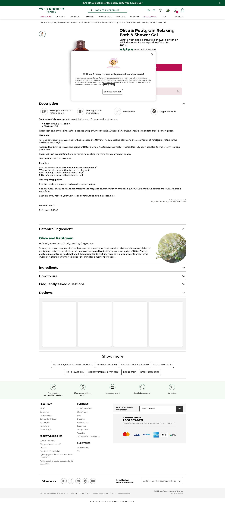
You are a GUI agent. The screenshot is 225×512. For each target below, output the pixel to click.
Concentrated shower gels (103, 372)
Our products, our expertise (88, 436)
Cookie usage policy (100, 493)
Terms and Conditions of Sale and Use (54, 493)
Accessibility (44, 426)
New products (83, 429)
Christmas (81, 419)
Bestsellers (81, 426)
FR (154, 10)
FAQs (42, 408)
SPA (78, 451)
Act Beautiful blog (84, 408)
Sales (79, 415)
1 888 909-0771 (133, 420)
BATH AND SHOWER (90, 22)
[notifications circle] (177, 12)
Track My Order (46, 415)
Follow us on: (49, 481)
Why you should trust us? (50, 444)
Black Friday (82, 412)
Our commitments (47, 440)
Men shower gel (75, 372)
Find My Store (82, 448)
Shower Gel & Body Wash (113, 22)
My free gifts (45, 422)
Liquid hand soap (162, 364)
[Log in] (175, 10)
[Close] (152, 54)
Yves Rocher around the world (125, 481)
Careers (43, 448)
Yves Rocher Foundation (50, 451)
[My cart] (182, 10)
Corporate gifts (46, 429)
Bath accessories (149, 372)
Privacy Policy (85, 493)
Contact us (44, 412)
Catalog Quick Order (48, 419)
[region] (113, 76)
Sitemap (74, 493)
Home (42, 22)
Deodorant (129, 372)
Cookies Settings (112, 92)
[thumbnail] (42, 34)
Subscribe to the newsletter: (124, 408)
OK (179, 408)
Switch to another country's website (159, 481)
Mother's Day (82, 422)
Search (90, 10)
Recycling (81, 433)
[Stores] (160, 10)
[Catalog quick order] (168, 10)
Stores (113, 493)
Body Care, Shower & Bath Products (63, 22)
